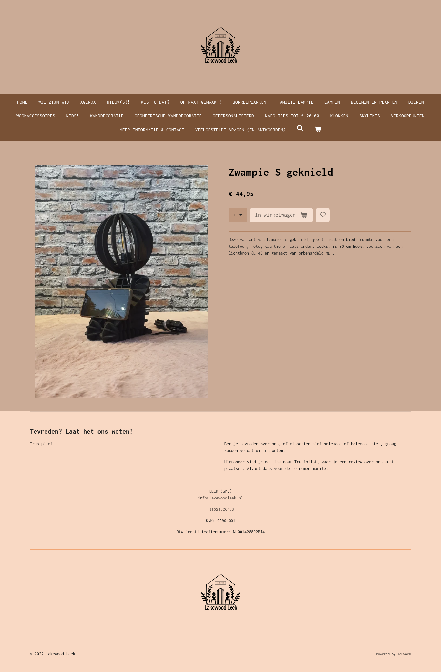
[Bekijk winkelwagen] (318, 129)
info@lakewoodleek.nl (220, 498)
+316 (211, 509)
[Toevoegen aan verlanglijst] (323, 215)
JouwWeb (404, 654)
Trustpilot (41, 443)
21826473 (225, 509)
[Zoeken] (300, 128)
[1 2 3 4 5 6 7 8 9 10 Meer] (238, 215)
